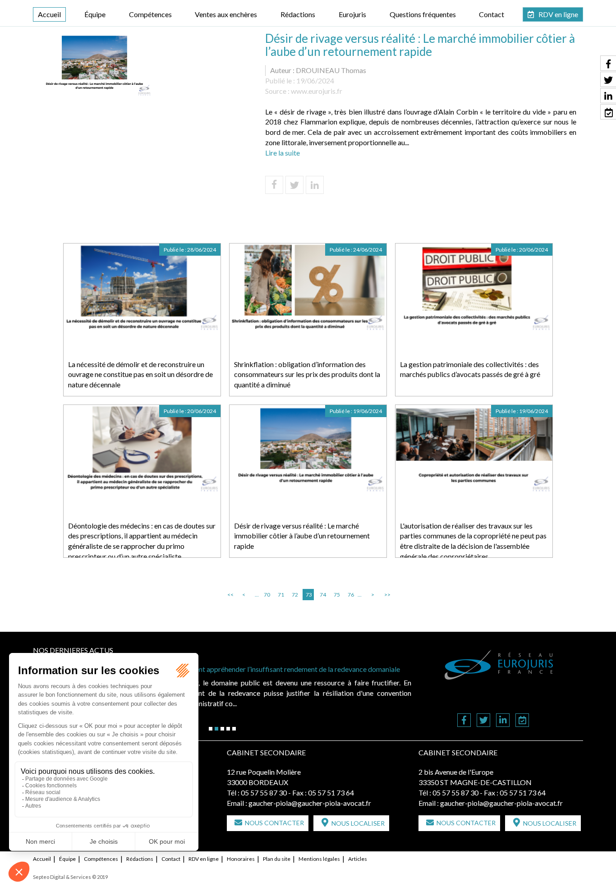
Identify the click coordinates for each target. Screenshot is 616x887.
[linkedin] (503, 721)
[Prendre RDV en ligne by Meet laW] (522, 721)
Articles (357, 858)
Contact (491, 14)
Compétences (150, 14)
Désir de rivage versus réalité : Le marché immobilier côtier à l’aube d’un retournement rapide (302, 536)
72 (295, 594)
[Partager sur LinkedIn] (315, 185)
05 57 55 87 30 (264, 792)
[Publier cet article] (294, 185)
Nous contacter (274, 823)
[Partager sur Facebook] (274, 185)
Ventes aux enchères (226, 14)
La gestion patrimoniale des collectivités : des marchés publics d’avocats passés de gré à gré (470, 369)
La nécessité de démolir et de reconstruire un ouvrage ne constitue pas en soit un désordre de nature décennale (140, 374)
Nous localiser (358, 823)
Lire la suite (282, 152)
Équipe (95, 14)
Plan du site (276, 858)
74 (323, 594)
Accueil (49, 14)
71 (281, 594)
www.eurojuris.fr (316, 91)
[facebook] (464, 721)
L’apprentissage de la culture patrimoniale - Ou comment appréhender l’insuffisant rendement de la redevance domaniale (217, 669)
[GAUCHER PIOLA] (499, 665)
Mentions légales (319, 858)
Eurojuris (352, 14)
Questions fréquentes (423, 14)
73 (309, 594)
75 (337, 594)
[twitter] (483, 721)
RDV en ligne (558, 14)
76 (351, 594)
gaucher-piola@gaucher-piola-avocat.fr (309, 803)
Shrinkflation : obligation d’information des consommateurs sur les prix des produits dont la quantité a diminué (307, 374)
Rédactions (297, 14)
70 (267, 594)
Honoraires (241, 858)
